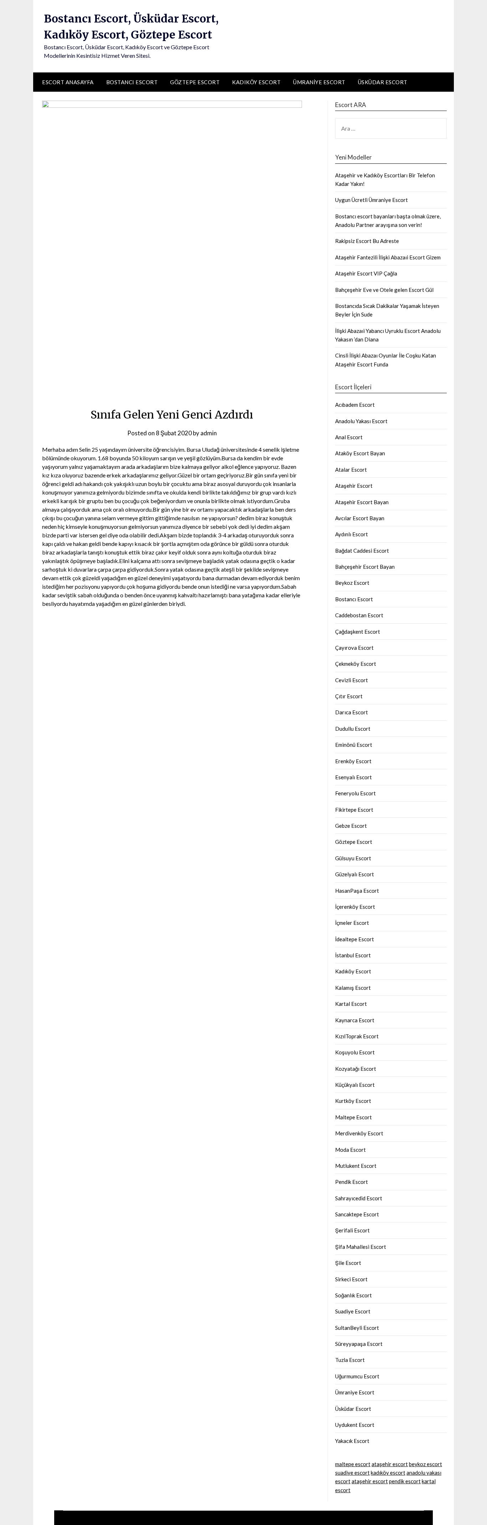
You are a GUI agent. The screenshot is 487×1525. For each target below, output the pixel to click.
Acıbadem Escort (355, 404)
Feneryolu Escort (355, 793)
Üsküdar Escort (382, 82)
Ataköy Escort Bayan (360, 453)
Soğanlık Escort (353, 1295)
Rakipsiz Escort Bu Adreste (367, 241)
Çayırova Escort (354, 647)
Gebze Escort (351, 825)
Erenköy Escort (353, 761)
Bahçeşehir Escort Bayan (365, 566)
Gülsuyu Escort (353, 858)
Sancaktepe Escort (357, 1214)
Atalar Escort (351, 469)
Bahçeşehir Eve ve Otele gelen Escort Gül (384, 290)
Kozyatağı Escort (355, 1068)
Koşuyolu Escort (355, 1052)
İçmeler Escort (352, 922)
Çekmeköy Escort (355, 663)
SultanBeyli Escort (357, 1327)
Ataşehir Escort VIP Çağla (366, 273)
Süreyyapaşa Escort (359, 1344)
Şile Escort (348, 1263)
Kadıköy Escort (256, 82)
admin (208, 433)
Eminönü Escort (353, 744)
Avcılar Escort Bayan (359, 518)
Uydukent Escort (354, 1425)
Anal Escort (349, 437)
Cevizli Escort (351, 680)
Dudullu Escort (352, 728)
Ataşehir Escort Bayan (362, 502)
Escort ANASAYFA (68, 82)
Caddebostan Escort (359, 615)
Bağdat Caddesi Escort (362, 550)
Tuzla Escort (350, 1360)
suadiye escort (352, 1472)
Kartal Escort (351, 1003)
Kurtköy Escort (353, 1101)
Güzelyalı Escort (354, 874)
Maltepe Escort (353, 1117)
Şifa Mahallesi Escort (360, 1246)
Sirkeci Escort (351, 1279)
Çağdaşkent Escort (357, 631)
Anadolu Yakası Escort (361, 421)
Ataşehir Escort (354, 485)
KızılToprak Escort (357, 1036)
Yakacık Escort (352, 1441)
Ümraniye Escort (319, 82)
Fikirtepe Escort (354, 809)
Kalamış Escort (353, 987)
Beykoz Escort (352, 582)
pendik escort (405, 1481)
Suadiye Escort (352, 1311)
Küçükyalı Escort (355, 1084)
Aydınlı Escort (351, 534)
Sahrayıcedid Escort (358, 1198)
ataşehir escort (389, 1464)
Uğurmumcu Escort (357, 1376)
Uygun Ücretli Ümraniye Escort (371, 200)
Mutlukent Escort (355, 1165)
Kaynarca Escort (354, 1020)
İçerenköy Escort (355, 906)
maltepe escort (352, 1464)
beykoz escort (425, 1464)
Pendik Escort (351, 1182)
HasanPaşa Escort (357, 890)
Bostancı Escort (132, 82)
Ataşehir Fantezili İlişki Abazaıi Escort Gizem (388, 257)
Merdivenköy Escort (359, 1133)
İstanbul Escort (353, 955)
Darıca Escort (351, 712)
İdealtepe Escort (354, 939)
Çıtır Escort (349, 696)
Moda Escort (350, 1149)
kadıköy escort (388, 1472)
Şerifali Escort (352, 1230)
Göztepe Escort (195, 82)
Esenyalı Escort (353, 777)
